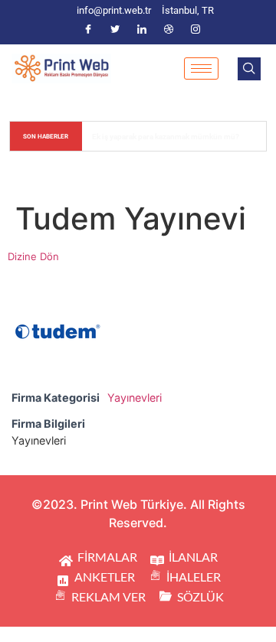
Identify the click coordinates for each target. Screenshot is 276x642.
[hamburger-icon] (201, 68)
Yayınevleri (134, 397)
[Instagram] (195, 29)
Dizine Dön (33, 256)
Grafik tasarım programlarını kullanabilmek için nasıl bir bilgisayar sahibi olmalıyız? (175, 136)
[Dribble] (168, 29)
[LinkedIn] (141, 29)
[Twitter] (115, 29)
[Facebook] (88, 29)
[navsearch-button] (249, 68)
